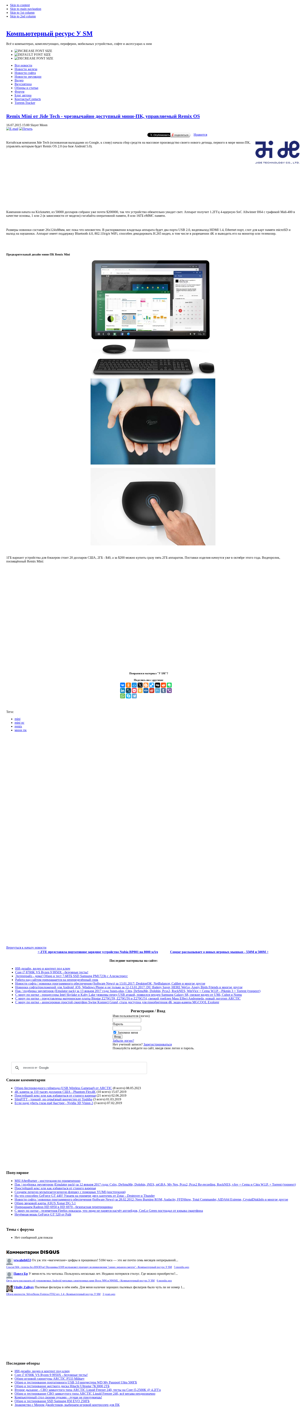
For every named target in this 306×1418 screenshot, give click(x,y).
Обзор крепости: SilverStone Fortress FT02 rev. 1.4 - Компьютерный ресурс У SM (53, 1294)
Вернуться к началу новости (26, 947)
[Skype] (128, 695)
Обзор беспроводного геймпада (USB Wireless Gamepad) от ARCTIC (63, 1088)
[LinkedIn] (122, 690)
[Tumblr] (163, 690)
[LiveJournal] (128, 690)
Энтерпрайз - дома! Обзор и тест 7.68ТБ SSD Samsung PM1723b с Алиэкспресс (71, 976)
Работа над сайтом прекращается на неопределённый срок (56, 980)
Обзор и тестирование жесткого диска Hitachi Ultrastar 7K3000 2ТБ (62, 1386)
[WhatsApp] (122, 695)
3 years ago (109, 1294)
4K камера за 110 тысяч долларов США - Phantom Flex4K (55, 1092)
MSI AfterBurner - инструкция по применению (47, 1180)
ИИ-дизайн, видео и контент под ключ (42, 968)
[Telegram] (134, 695)
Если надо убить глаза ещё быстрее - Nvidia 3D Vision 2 (54, 1103)
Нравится (200, 134)
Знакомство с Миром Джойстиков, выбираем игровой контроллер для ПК (67, 1405)
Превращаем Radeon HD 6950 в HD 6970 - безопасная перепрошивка (64, 1207)
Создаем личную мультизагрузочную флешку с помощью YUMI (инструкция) (70, 1192)
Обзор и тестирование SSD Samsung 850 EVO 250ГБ (52, 1401)
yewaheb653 (22, 1260)
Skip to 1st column (22, 12)
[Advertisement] (153, 189)
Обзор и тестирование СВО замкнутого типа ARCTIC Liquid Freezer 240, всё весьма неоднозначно (85, 1393)
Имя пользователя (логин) (131, 1016)
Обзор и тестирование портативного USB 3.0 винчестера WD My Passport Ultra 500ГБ (76, 1382)
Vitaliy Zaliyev (24, 1287)
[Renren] (145, 690)
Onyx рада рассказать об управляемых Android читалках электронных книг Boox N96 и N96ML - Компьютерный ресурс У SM (80, 1280)
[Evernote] (169, 685)
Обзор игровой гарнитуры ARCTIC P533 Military (50, 1378)
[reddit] (163, 685)
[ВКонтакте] (122, 685)
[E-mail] (12, 129)
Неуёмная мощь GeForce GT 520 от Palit (43, 1214)
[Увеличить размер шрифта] (33, 51)
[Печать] (25, 129)
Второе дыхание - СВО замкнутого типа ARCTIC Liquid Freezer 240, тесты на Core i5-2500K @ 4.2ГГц (88, 1390)
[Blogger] (145, 685)
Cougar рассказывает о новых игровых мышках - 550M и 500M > (219, 952)
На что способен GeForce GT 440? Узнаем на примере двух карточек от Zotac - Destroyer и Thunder (85, 1195)
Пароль (118, 1024)
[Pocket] (134, 690)
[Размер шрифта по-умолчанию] (33, 55)
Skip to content (20, 5)
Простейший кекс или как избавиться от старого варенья (55, 1095)
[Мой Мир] (134, 685)
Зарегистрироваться (157, 1044)
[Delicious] (151, 685)
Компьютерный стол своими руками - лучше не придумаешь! (58, 1397)
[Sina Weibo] (151, 690)
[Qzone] (140, 690)
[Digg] (157, 685)
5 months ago (181, 1267)
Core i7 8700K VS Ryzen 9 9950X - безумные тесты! (51, 972)
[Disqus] (153, 787)
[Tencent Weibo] (157, 690)
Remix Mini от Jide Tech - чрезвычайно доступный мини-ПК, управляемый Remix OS (103, 116)
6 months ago (164, 1280)
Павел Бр (21, 1273)
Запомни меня (128, 1032)
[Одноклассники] (128, 685)
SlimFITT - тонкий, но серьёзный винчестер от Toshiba (53, 1099)
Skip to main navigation (25, 9)
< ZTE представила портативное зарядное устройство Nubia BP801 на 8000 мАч (98, 952)
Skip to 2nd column (23, 16)
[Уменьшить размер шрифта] (34, 58)
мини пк (21, 730)
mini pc (19, 722)
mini (17, 719)
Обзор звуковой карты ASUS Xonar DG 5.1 (45, 1203)
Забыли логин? (123, 1040)
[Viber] (169, 690)
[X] (140, 685)
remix (18, 726)
